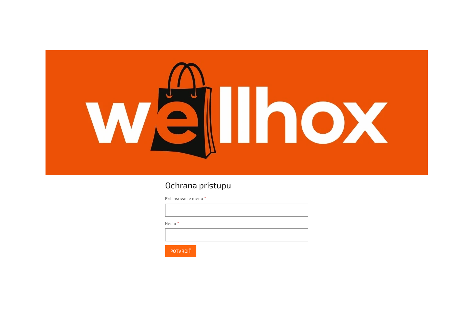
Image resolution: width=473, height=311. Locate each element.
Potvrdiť (180, 251)
